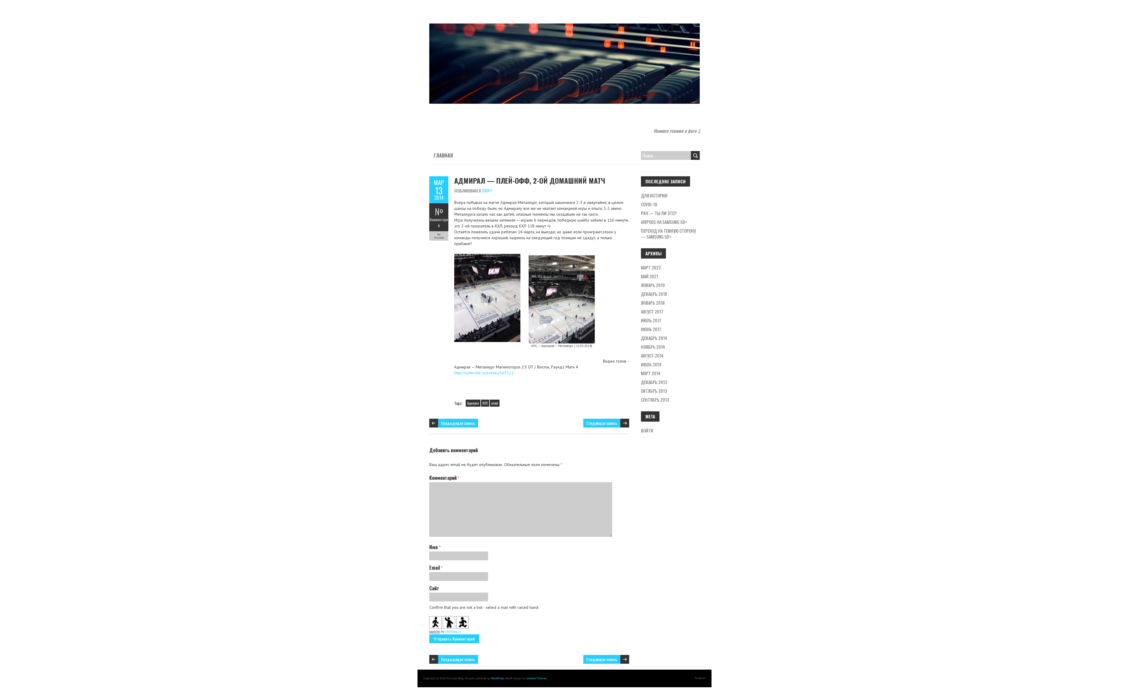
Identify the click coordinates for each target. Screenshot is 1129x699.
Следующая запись (601, 423)
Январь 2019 (653, 285)
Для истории (654, 195)
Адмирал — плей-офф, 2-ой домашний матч (529, 180)
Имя (434, 547)
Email (435, 567)
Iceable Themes (537, 678)
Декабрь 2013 (654, 382)
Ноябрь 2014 (653, 346)
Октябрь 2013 (654, 391)
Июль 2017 (651, 320)
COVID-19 (649, 204)
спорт (487, 191)
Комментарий (439, 222)
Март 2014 (650, 373)
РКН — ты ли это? (659, 213)
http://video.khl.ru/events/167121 (484, 373)
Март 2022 (651, 267)
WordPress (497, 678)
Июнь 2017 (651, 329)
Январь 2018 (653, 302)
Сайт (434, 588)
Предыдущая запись (458, 423)
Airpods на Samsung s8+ (664, 222)
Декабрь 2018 (654, 294)
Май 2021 (649, 276)
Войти (647, 430)
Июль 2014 (651, 364)
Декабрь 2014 (654, 338)
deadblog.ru (453, 631)
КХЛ (485, 403)
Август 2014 (652, 355)
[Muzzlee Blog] (564, 26)
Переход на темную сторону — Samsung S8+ (668, 233)
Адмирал (473, 403)
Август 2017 (652, 311)
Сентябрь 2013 (655, 399)
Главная (443, 155)
